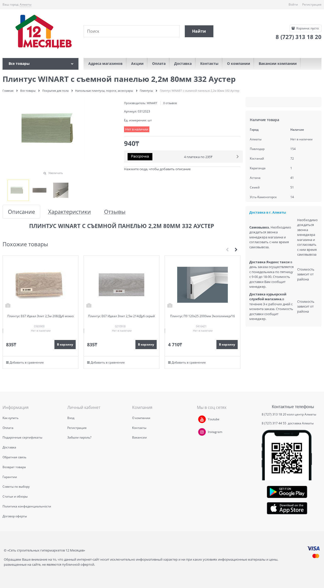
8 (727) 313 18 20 (274, 414)
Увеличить (55, 173)
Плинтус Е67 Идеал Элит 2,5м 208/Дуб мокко (40, 316)
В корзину (65, 344)
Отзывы (115, 212)
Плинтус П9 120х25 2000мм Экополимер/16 (202, 316)
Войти (293, 4)
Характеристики (69, 212)
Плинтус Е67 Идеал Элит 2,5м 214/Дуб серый (121, 316)
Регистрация (311, 4)
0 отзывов (170, 103)
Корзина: (307, 28)
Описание (21, 212)
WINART (152, 103)
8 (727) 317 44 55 (274, 423)
